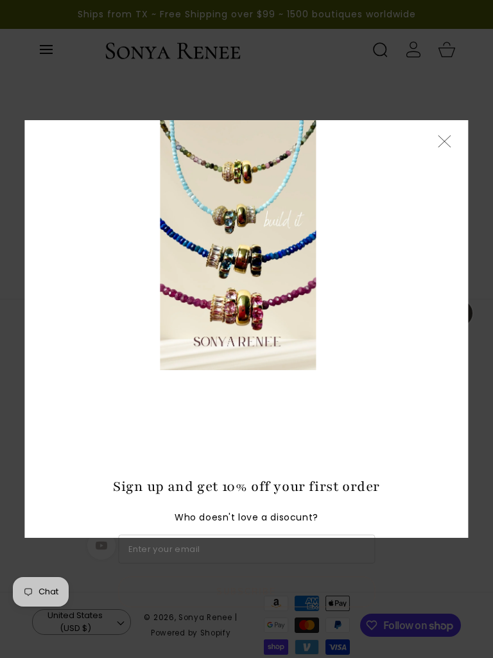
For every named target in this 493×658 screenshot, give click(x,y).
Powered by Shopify (191, 633)
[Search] (380, 49)
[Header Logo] (227, 49)
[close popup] (445, 142)
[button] (46, 49)
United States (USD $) (75, 621)
